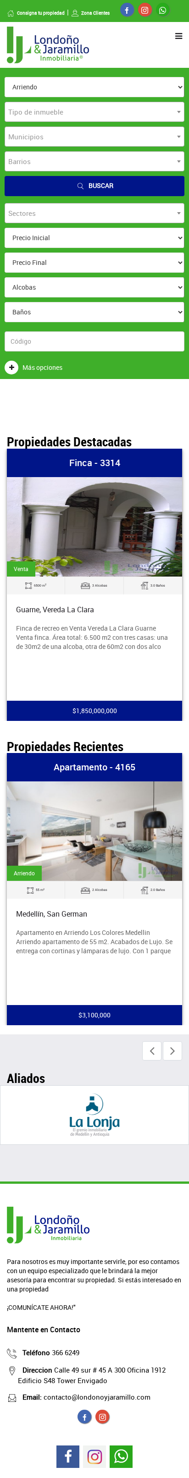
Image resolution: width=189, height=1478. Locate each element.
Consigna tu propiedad (41, 13)
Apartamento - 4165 (94, 767)
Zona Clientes (95, 13)
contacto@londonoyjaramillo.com (86, 1396)
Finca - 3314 (94, 462)
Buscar (101, 185)
